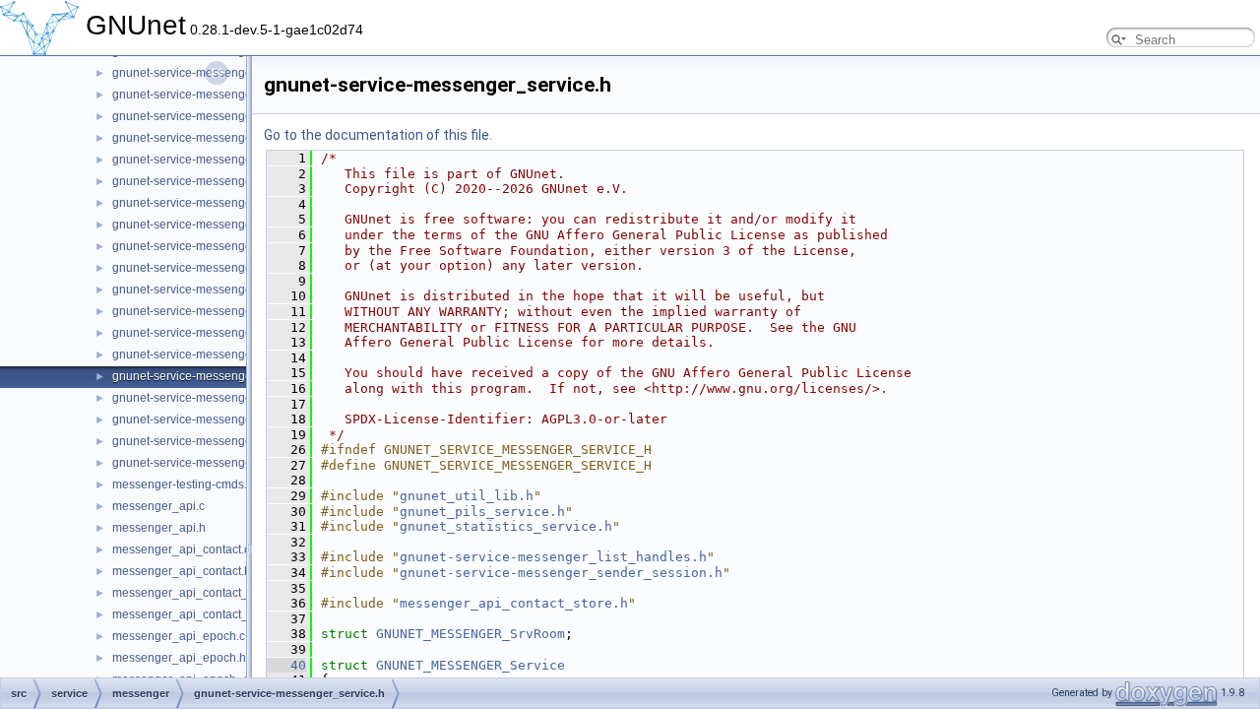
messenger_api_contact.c (181, 549)
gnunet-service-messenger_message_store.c (233, 116)
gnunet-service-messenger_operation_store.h (234, 224)
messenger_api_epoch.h (179, 658)
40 (286, 665)
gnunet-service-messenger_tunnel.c (208, 441)
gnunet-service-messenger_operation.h (218, 181)
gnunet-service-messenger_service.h (211, 376)
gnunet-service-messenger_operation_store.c (234, 203)
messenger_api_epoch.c (178, 636)
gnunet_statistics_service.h (506, 526)
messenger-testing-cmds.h (183, 484)
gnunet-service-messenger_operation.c (217, 159)
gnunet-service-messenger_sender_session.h (235, 333)
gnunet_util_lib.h (467, 495)
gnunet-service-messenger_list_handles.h (553, 556)
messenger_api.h (159, 528)
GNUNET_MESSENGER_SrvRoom (470, 633)
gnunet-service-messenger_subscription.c (224, 398)
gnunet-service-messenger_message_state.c (232, 73)
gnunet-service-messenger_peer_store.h (221, 268)
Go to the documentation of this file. (378, 135)
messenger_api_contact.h (181, 571)
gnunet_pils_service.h (482, 511)
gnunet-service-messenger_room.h (206, 311)
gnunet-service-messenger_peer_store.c (221, 246)
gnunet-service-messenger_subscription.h (225, 419)
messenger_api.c (158, 506)
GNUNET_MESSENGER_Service (470, 665)
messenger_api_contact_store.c (198, 593)
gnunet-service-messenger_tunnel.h (209, 463)
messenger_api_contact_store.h (198, 614)
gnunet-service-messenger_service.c (211, 354)
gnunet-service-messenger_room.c (205, 289)
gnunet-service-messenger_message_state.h (233, 94)
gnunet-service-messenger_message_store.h (233, 138)
